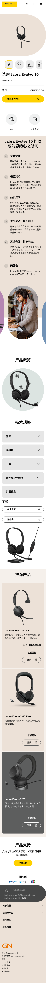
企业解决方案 (19, 890)
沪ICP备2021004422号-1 (10, 953)
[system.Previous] (4, 881)
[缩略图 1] (9, 64)
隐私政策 (5, 968)
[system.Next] (42, 881)
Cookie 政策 (6, 962)
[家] (7, 890)
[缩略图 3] (30, 64)
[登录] (27, 4)
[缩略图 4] (40, 64)
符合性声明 (6, 965)
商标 (3, 959)
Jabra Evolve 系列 (13, 895)
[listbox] (23, 64)
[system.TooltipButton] (17, 398)
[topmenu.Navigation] (41, 4)
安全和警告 (6, 971)
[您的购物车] (34, 4)
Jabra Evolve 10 (12, 898)
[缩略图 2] (19, 64)
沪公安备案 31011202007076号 (13, 956)
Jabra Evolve (29, 895)
